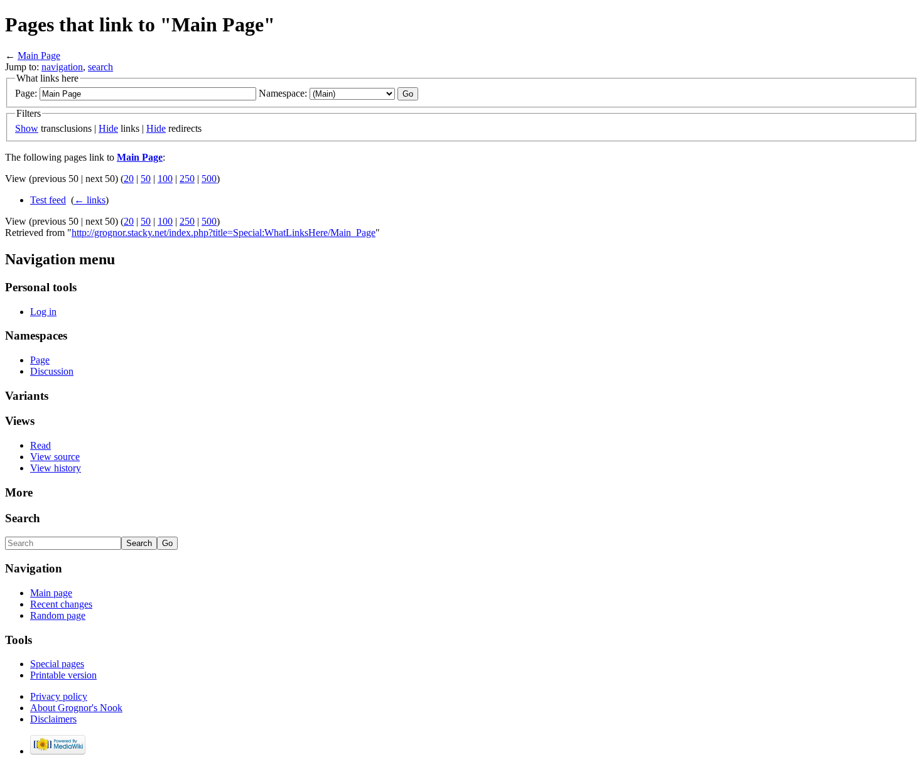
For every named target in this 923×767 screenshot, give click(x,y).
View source (55, 456)
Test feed (48, 200)
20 (129, 178)
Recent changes (61, 604)
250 (187, 178)
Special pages (57, 663)
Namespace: (283, 93)
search (100, 67)
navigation (62, 67)
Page (40, 360)
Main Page (39, 55)
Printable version (63, 675)
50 (146, 178)
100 (165, 178)
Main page (51, 592)
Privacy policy (58, 696)
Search (22, 518)
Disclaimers (53, 719)
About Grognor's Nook (76, 707)
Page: (26, 93)
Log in (43, 311)
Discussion (51, 371)
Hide (108, 128)
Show (26, 128)
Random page (57, 615)
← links (89, 200)
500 (209, 178)
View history (55, 468)
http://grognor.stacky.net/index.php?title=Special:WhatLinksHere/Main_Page (223, 232)
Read (40, 445)
